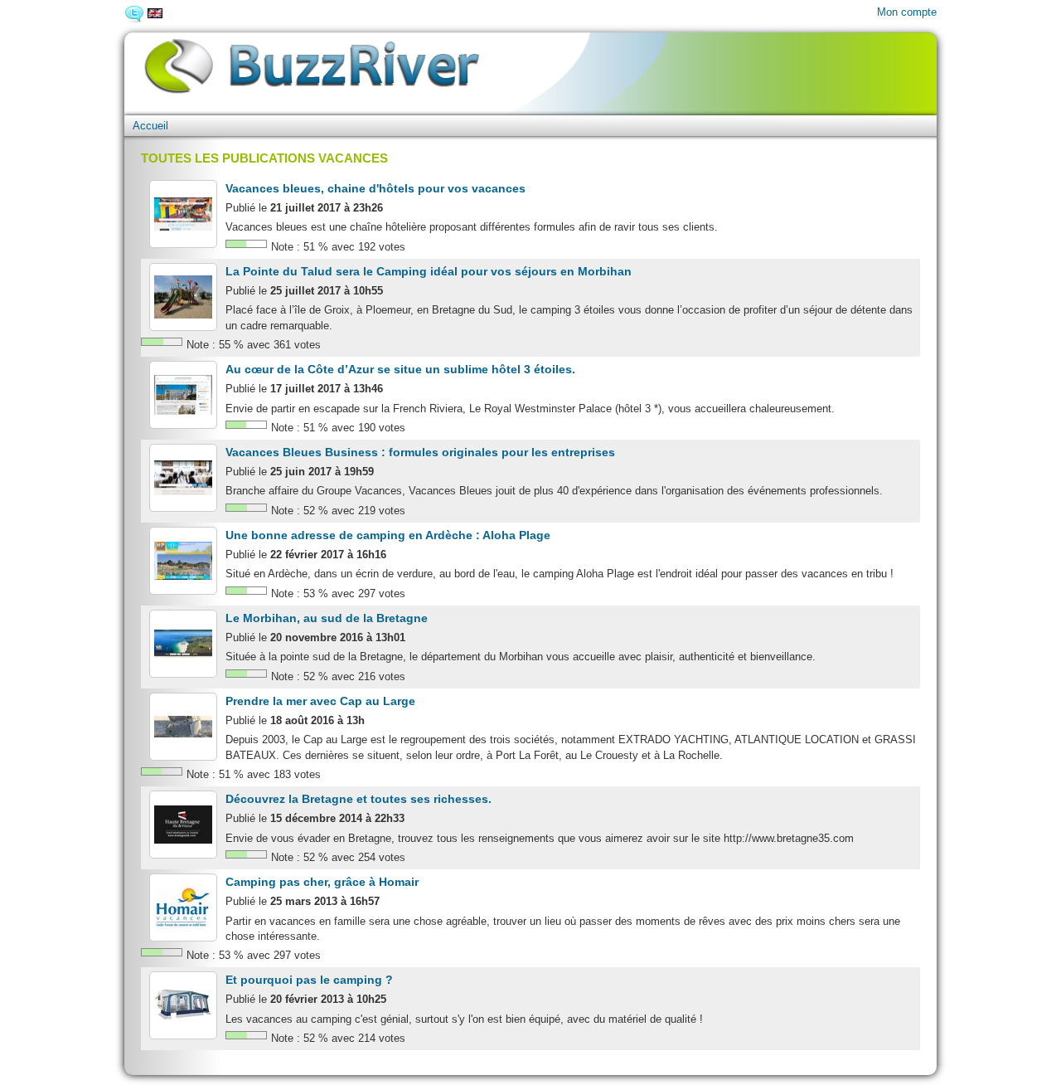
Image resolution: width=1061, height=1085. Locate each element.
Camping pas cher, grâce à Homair (322, 881)
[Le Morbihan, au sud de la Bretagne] (183, 644)
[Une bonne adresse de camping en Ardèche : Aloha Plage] (183, 561)
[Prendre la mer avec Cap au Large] (183, 727)
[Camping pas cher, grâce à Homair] (183, 907)
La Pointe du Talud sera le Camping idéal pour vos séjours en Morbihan (428, 271)
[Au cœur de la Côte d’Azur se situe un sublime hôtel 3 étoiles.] (183, 395)
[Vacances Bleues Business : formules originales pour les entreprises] (183, 478)
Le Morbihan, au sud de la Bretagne (326, 618)
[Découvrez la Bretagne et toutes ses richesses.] (183, 825)
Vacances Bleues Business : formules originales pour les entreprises (420, 452)
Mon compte (907, 12)
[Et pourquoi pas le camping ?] (183, 1005)
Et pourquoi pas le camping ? (309, 979)
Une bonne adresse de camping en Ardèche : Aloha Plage (387, 535)
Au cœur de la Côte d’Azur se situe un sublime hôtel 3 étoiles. (400, 369)
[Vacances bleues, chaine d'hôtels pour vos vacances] (183, 214)
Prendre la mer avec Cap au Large (320, 701)
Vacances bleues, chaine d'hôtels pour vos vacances (375, 188)
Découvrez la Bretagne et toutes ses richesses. (358, 798)
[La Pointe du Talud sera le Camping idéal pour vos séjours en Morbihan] (183, 297)
